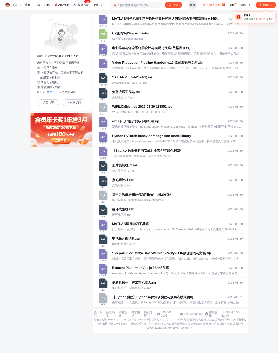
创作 (266, 5)
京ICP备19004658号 (139, 319)
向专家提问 (74, 102)
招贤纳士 (110, 314)
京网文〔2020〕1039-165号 (167, 319)
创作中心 (246, 5)
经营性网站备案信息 (195, 319)
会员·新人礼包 (212, 5)
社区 (47, 5)
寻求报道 (135, 314)
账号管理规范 (179, 323)
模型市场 (83, 5)
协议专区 (148, 314)
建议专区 (52, 92)
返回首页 (48, 102)
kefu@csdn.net (193, 314)
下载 (37, 5)
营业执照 (238, 323)
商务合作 (123, 314)
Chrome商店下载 (161, 323)
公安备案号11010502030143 (110, 319)
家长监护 (102, 323)
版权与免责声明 (196, 323)
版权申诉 (211, 323)
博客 (28, 5)
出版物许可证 (224, 323)
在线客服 (213, 314)
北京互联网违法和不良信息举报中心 (226, 319)
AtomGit (63, 5)
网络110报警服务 (118, 323)
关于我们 (98, 314)
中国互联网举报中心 (140, 323)
